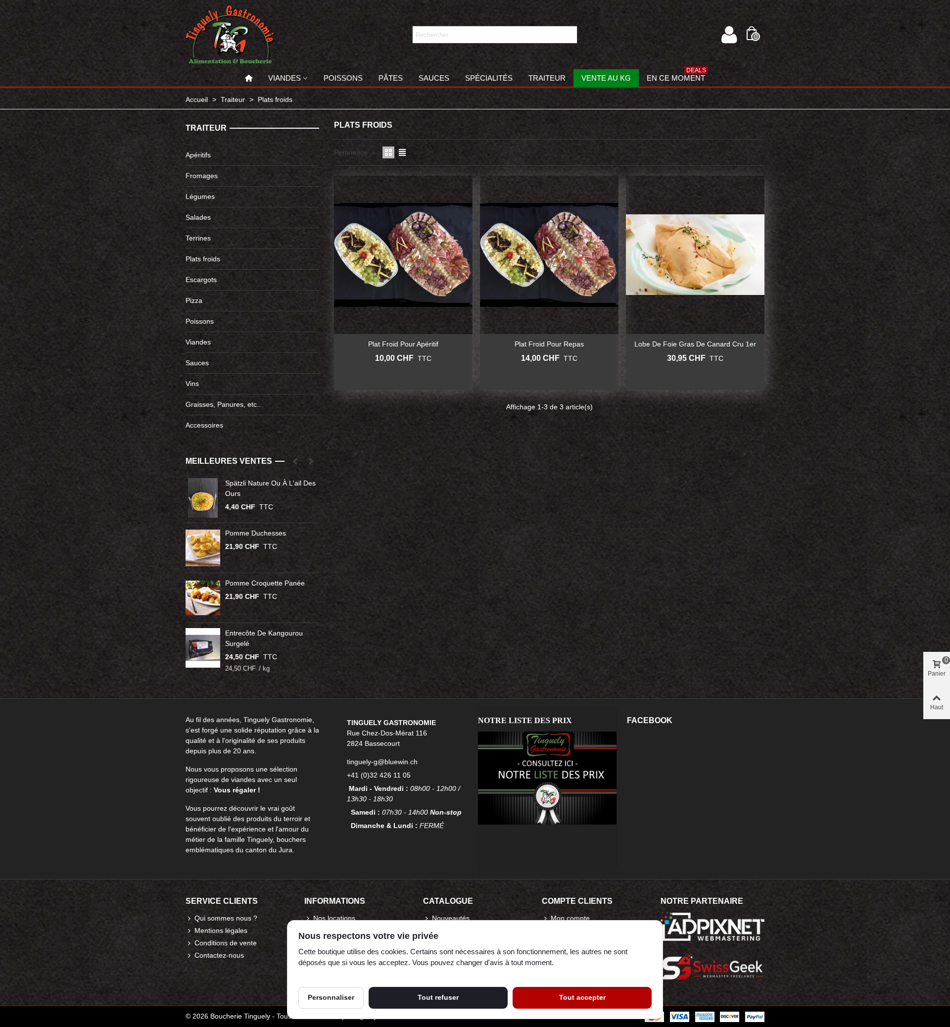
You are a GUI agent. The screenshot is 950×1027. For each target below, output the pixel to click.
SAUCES (434, 78)
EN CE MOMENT (676, 75)
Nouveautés (451, 918)
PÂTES (391, 78)
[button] (294, 461)
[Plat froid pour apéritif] (403, 255)
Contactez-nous (219, 955)
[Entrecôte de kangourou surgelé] (203, 648)
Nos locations (334, 918)
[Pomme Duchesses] (203, 548)
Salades (198, 217)
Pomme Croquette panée (265, 583)
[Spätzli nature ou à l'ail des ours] (203, 498)
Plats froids (203, 259)
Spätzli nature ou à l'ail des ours (270, 488)
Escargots (201, 280)
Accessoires (204, 425)
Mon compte (570, 918)
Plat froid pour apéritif (403, 344)
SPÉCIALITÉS (489, 78)
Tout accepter (582, 997)
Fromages (202, 176)
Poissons (200, 321)
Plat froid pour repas (549, 344)
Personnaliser (331, 997)
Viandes (198, 342)
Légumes (200, 196)
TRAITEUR (547, 78)
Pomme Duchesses (255, 533)
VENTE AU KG (606, 78)
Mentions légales (220, 930)
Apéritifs (198, 155)
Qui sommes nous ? (225, 918)
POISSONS (343, 78)
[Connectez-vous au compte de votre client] (729, 34)
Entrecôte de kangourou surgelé (264, 638)
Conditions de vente (225, 943)
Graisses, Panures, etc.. (223, 404)
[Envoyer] (568, 34)
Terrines (198, 238)
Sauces (197, 363)
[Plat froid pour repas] (549, 255)
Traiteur (206, 128)
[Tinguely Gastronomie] (230, 34)
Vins (192, 384)
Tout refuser (438, 997)
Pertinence (352, 152)
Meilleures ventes (229, 461)
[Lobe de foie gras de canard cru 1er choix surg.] (695, 255)
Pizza (194, 300)
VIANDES (284, 78)
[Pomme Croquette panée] (203, 598)
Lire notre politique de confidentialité (355, 974)
